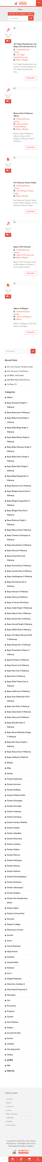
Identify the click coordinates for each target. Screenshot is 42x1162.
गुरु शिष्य (10, 1060)
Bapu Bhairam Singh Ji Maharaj (16, 522)
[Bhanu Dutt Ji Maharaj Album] (8, 90)
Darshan (10, 919)
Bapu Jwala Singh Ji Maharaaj (19, 608)
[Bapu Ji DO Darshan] (8, 223)
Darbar (10, 774)
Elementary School (15, 930)
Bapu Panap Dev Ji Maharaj (18, 645)
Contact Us (10, 1106)
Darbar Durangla (14, 806)
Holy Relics (10, 1118)
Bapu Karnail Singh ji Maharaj (19, 624)
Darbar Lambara (14, 844)
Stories (10, 1038)
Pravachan (11, 1006)
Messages (11, 995)
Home (20, 9)
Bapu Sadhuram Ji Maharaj (18, 691)
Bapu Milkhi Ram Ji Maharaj (19, 630)
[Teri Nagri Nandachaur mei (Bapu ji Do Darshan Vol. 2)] (8, 30)
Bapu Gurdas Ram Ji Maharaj (19, 571)
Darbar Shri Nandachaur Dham (17, 901)
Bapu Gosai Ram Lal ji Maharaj (16, 558)
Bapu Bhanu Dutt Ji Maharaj (19, 530)
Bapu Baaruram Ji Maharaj (18, 413)
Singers (10, 1028)
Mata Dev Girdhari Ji (16, 984)
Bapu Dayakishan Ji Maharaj (19, 545)
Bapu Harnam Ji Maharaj (17, 592)
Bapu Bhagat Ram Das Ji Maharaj (17, 513)
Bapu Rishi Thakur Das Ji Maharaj (17, 684)
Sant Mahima (12, 1022)
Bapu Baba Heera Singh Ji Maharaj (18, 459)
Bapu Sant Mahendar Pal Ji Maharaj (18, 699)
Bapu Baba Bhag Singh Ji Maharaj (17, 430)
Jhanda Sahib (12, 962)
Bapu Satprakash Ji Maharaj (19, 712)
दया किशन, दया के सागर (15, 376)
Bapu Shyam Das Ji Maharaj (19, 752)
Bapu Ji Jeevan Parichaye (18, 603)
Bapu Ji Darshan (11, 1114)
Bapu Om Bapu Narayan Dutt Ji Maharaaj (19, 637)
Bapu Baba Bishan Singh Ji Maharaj (18, 439)
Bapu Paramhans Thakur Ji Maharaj (18, 652)
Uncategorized (13, 1049)
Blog (9, 768)
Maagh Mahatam (14, 979)
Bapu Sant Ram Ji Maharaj (18, 706)
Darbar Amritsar (14, 784)
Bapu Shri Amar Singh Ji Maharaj (17, 744)
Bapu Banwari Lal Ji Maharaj (19, 486)
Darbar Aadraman (14, 779)
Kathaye (10, 968)
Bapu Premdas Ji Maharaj (18, 660)
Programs (9, 1121)
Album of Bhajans (20, 309)
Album (19, 60)
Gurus (9, 941)
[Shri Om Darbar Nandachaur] (21, 3)
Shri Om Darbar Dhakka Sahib (20, 367)
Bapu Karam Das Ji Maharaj (18, 619)
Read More (31, 78)
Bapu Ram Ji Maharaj (16, 676)
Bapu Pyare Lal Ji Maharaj (18, 665)
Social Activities (14, 1033)
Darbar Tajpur (13, 908)
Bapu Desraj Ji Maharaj (17, 551)
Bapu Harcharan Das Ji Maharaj (16, 584)
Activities (9, 1099)
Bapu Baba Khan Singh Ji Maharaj (17, 469)
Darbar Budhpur (14, 790)
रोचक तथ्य (10, 1071)
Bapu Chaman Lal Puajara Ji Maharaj (18, 538)
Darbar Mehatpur (14, 860)
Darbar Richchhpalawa (16, 877)
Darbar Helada (13, 828)
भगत (8, 1066)
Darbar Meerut (13, 855)
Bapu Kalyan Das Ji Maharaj (19, 613)
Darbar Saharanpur (15, 888)
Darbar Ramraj (13, 866)
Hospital (10, 957)
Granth (10, 935)
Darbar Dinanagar (14, 801)
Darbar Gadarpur (14, 812)
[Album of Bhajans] (8, 285)
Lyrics (9, 973)
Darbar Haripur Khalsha (17, 822)
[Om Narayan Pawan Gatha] (8, 159)
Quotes (10, 1017)
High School (12, 952)
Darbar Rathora (13, 871)
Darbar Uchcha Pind (15, 914)
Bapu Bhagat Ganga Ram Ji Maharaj (18, 503)
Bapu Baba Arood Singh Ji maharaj (18, 420)
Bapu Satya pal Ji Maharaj (18, 717)
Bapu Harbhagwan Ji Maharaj (19, 577)
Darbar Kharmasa (14, 839)
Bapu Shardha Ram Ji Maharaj (16, 725)
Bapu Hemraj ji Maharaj (17, 597)
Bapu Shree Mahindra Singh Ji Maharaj (19, 735)
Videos (10, 1055)
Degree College (13, 924)
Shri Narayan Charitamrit (17, 371)
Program (10, 1011)
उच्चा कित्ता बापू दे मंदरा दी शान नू (18, 380)
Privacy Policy (11, 1125)
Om (8, 1000)
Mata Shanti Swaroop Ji (17, 990)
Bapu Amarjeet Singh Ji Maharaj (17, 405)
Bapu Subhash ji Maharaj (17, 757)
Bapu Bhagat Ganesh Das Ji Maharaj (18, 493)
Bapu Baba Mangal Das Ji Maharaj (17, 478)
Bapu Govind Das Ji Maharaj (19, 566)
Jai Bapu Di (12, 384)
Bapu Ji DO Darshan (22, 247)
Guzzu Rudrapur (14, 946)
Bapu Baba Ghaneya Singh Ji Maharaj (19, 449)
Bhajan (25, 60)
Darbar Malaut (13, 850)
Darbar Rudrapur (14, 882)
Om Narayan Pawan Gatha (24, 183)
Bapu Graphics (27, 1146)
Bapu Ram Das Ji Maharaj (18, 671)
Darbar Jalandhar (14, 833)
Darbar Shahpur (14, 893)
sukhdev (10, 1044)
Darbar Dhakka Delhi (16, 795)
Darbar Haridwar (14, 817)
